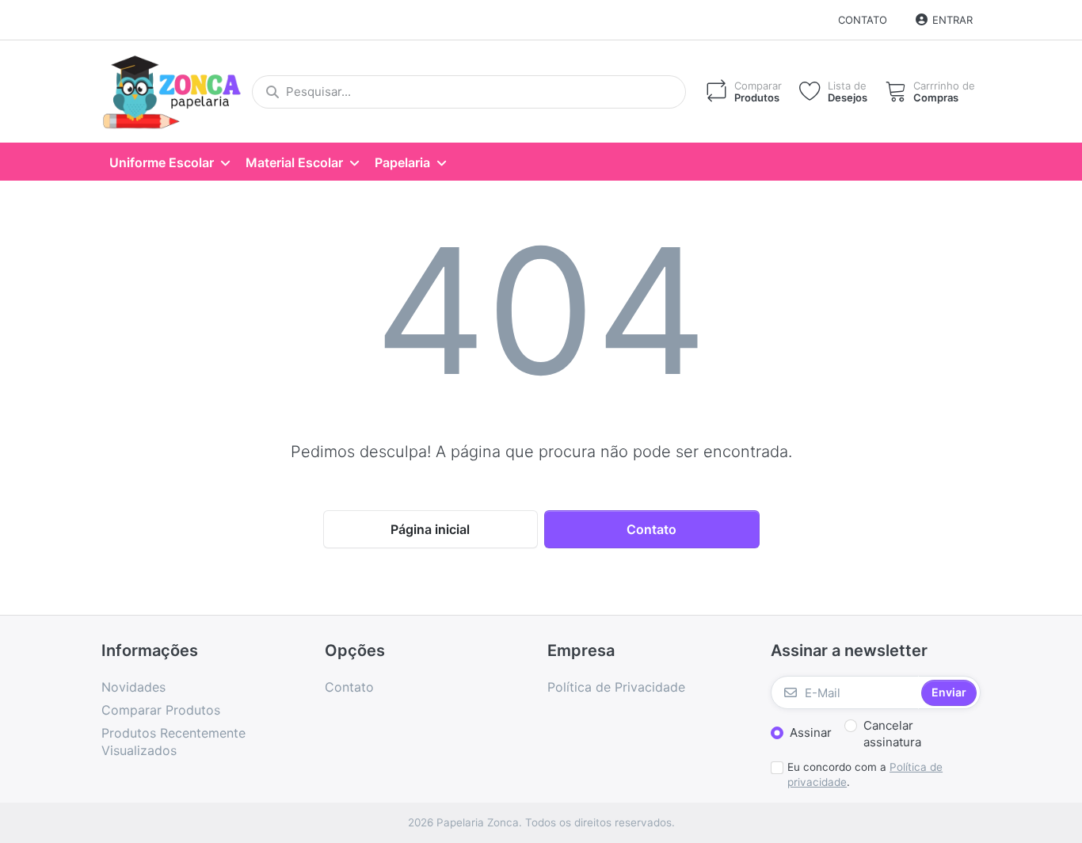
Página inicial (430, 529)
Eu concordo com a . (865, 774)
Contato (862, 19)
